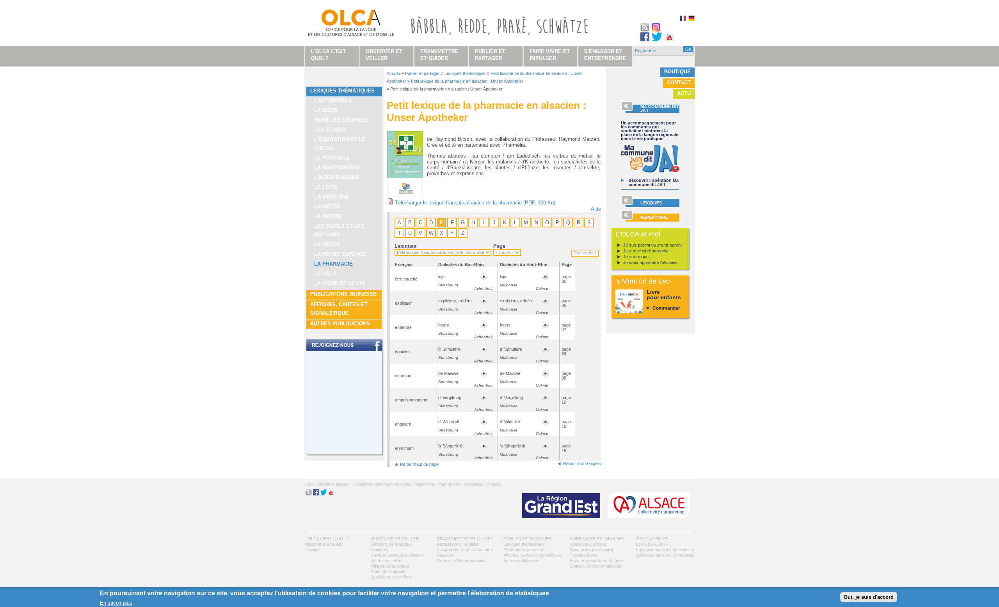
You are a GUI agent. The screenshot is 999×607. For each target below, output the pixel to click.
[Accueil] (341, 24)
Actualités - (474, 484)
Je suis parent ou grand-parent (652, 245)
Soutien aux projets (588, 544)
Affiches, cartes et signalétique (339, 309)
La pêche (327, 244)
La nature (328, 216)
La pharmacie (333, 264)
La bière (326, 110)
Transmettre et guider (465, 538)
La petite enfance (340, 254)
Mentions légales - (335, 484)
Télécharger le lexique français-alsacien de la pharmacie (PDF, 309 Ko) (475, 203)
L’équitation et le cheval (339, 144)
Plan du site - (450, 484)
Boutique (677, 72)
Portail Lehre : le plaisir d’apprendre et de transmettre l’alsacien (465, 549)
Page (499, 246)
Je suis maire (636, 256)
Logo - (310, 484)
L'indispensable (337, 177)
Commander (666, 308)
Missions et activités (323, 544)
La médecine (331, 197)
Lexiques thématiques (342, 91)
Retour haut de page (419, 464)
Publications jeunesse (343, 294)
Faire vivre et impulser (597, 538)
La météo (327, 206)
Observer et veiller (395, 538)
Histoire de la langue (390, 566)
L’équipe (312, 549)
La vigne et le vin (339, 283)
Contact (679, 82)
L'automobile (333, 100)
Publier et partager (422, 73)
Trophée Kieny (583, 555)
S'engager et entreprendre (605, 54)
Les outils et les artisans (339, 230)
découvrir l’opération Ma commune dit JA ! (654, 182)
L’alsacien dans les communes (665, 555)
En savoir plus (116, 602)
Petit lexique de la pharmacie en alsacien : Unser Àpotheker (467, 81)
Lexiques (405, 246)
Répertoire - (425, 484)
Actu (684, 93)
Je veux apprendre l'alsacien (650, 262)
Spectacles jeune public (592, 549)
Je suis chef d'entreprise (646, 250)
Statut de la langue (388, 571)
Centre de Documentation (461, 560)
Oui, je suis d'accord (869, 597)
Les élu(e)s (330, 130)
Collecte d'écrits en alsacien (596, 566)
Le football (332, 158)
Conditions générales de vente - (383, 484)
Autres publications (340, 324)
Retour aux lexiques (582, 463)
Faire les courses (340, 120)
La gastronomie (337, 167)
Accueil (393, 73)
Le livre (326, 187)
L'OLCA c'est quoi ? (326, 538)
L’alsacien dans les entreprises (665, 549)
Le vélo (325, 274)
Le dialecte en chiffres (391, 577)
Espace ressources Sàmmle (597, 560)
